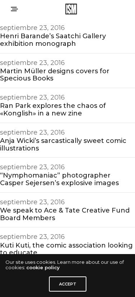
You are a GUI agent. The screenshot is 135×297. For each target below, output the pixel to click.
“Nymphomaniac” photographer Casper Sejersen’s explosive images (59, 179)
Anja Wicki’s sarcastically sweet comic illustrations (63, 144)
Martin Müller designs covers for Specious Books (54, 75)
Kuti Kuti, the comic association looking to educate (66, 249)
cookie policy (43, 267)
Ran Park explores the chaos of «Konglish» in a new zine (53, 109)
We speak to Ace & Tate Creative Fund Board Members (65, 214)
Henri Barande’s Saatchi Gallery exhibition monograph (53, 40)
